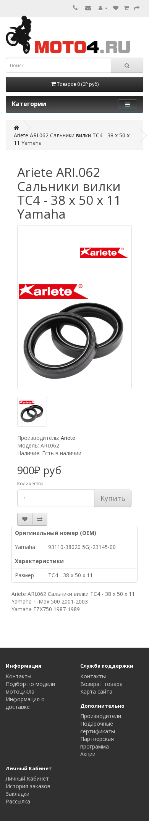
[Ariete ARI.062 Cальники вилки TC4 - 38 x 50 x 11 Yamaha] (74, 307)
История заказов (28, 786)
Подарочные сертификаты (97, 727)
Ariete (68, 437)
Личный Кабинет (27, 778)
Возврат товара (101, 683)
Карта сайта (96, 691)
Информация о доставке (25, 702)
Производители (100, 716)
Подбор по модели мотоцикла (30, 687)
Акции (88, 754)
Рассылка (18, 801)
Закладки (17, 793)
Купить (112, 498)
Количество (30, 483)
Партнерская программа (97, 742)
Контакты (18, 676)
